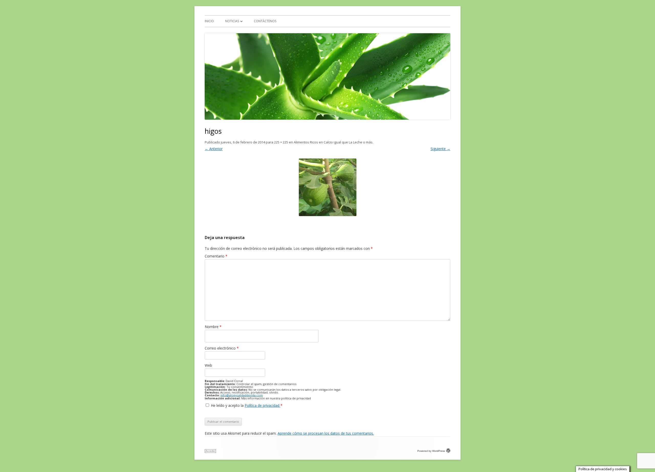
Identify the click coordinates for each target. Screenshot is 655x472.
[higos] (327, 187)
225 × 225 (281, 142)
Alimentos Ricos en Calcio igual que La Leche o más (333, 142)
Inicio (209, 21)
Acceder (210, 450)
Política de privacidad (262, 405)
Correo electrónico (222, 348)
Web (208, 365)
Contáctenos (265, 21)
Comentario (216, 256)
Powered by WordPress (431, 450)
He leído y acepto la (246, 405)
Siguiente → (440, 148)
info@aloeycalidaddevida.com (242, 395)
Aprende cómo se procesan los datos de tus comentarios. (326, 433)
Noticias (232, 21)
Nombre (213, 326)
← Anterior (214, 148)
